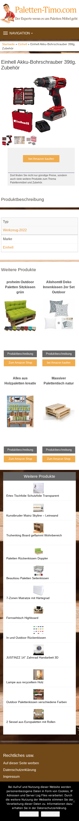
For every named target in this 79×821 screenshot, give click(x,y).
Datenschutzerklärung (19, 770)
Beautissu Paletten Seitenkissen (27, 578)
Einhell (22, 44)
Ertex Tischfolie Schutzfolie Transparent (32, 495)
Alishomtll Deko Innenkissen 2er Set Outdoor (59, 287)
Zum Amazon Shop (20, 362)
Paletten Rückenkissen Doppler (27, 558)
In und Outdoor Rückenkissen (26, 637)
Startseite (8, 44)
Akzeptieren (29, 814)
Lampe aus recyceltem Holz (24, 682)
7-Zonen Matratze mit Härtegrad (28, 598)
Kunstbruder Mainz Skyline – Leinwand (32, 515)
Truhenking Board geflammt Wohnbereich (34, 535)
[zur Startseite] (39, 13)
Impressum (11, 776)
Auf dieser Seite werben (21, 763)
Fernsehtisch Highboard (22, 617)
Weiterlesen (50, 814)
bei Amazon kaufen (41, 158)
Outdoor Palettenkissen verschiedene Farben (36, 702)
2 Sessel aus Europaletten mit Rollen (30, 722)
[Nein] (74, 801)
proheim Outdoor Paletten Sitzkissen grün (20, 287)
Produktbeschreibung (20, 353)
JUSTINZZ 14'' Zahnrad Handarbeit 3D (32, 657)
